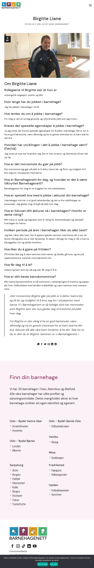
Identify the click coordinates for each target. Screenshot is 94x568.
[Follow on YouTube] (34, 546)
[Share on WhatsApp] (38, 344)
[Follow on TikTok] (23, 546)
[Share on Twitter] (45, 344)
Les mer (54, 564)
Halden (53, 485)
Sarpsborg (16, 465)
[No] (90, 562)
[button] (90, 5)
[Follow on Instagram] (18, 546)
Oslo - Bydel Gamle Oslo (65, 421)
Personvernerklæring (18, 551)
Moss (52, 452)
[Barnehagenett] (11, 5)
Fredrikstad (56, 465)
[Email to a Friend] (49, 344)
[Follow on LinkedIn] (29, 546)
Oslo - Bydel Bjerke (22, 441)
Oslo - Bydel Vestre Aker (26, 421)
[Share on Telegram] (55, 344)
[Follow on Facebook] (12, 546)
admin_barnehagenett (59, 24)
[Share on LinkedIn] (52, 344)
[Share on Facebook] (42, 344)
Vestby (53, 437)
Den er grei (42, 564)
